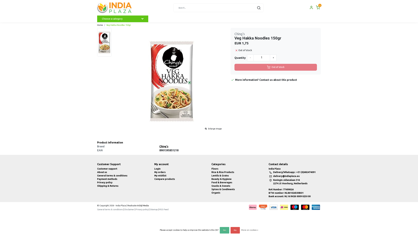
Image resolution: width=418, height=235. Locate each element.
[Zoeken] (259, 8)
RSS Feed (164, 209)
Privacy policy (105, 182)
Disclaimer (129, 209)
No (235, 230)
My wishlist (160, 175)
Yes (224, 230)
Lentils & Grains (220, 175)
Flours (214, 168)
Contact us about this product (278, 79)
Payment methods (107, 179)
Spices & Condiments (223, 189)
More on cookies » (249, 230)
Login (157, 168)
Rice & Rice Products (222, 172)
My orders (160, 172)
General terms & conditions (112, 175)
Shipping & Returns (107, 186)
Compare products (164, 179)
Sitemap (154, 209)
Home (100, 25)
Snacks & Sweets (220, 186)
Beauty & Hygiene (221, 179)
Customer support (107, 168)
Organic (215, 192)
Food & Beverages (221, 182)
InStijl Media (143, 205)
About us (102, 172)
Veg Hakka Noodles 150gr (118, 25)
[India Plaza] (114, 7)
